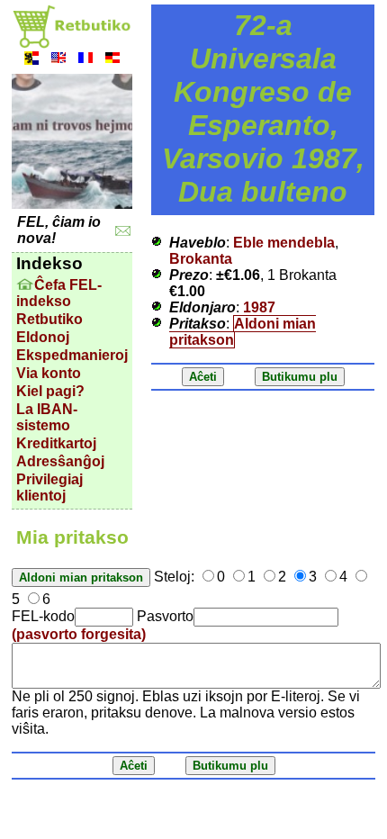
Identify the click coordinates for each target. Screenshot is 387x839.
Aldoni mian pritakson (242, 331)
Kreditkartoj (56, 443)
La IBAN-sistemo (46, 417)
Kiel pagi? (50, 391)
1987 (259, 307)
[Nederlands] (31, 60)
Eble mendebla (284, 242)
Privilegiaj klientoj (49, 487)
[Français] (85, 60)
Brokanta (200, 258)
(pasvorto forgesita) (79, 634)
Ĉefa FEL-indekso (59, 293)
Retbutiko (49, 319)
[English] (58, 60)
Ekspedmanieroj (72, 355)
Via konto (48, 373)
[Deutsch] (112, 60)
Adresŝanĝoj (60, 461)
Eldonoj (42, 337)
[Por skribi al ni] (122, 231)
